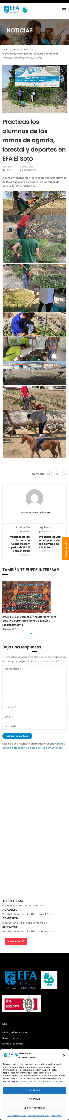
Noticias (28, 49)
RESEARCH (9, 927)
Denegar (34, 1099)
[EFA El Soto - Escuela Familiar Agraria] (16, 10)
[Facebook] (49, 474)
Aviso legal (56, 1115)
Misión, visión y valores (14, 1032)
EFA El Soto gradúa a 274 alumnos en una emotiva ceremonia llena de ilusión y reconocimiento (29, 621)
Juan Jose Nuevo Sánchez (34, 512)
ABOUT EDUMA (12, 901)
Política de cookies (17, 1115)
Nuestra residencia (12, 1043)
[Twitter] (57, 474)
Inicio (5, 49)
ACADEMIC (10, 910)
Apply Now (14, 941)
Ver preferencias (34, 1108)
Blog (16, 49)
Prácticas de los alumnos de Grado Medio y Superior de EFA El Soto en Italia (19, 544)
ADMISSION (10, 918)
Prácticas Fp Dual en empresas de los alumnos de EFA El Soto (50, 542)
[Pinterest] (64, 474)
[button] (64, 1055)
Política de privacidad (38, 1115)
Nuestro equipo (10, 1038)
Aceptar (34, 1090)
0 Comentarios (28, 169)
